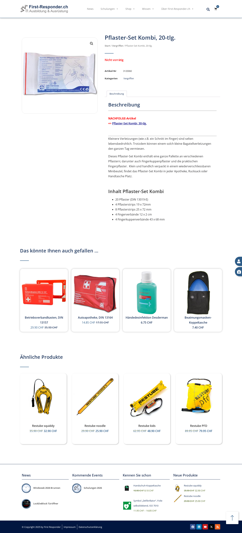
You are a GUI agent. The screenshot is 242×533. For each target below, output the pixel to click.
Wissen (146, 8)
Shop (128, 8)
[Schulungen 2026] (76, 488)
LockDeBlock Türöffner (45, 503)
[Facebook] (192, 526)
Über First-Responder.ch (175, 8)
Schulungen (108, 8)
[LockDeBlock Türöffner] (26, 504)
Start (107, 45)
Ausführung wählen (147, 415)
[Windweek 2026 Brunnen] (26, 488)
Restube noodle (95, 426)
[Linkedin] (199, 526)
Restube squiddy (43, 426)
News (90, 8)
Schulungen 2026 (93, 487)
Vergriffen (117, 45)
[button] (208, 9)
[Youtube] (205, 526)
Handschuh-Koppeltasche (147, 485)
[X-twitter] (211, 526)
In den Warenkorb (43, 415)
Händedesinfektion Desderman (147, 317)
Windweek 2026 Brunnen (46, 487)
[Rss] (217, 526)
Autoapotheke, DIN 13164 (95, 317)
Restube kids (147, 426)
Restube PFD (198, 426)
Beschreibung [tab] (116, 93)
